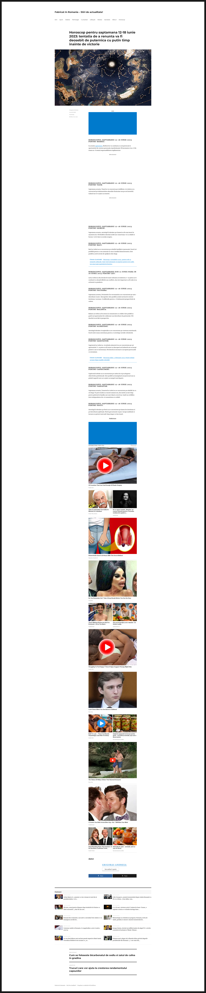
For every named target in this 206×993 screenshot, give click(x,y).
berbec (71, 116)
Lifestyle (92, 19)
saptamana (98, 146)
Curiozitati (84, 19)
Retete (100, 19)
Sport (61, 19)
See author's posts (111, 869)
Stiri (56, 19)
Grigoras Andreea (114, 865)
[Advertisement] (113, 123)
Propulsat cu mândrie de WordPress (86, 985)
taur (77, 116)
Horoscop (122, 19)
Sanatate (107, 19)
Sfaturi (114, 19)
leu (74, 116)
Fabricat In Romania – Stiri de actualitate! (79, 12)
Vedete (67, 19)
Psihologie (75, 19)
